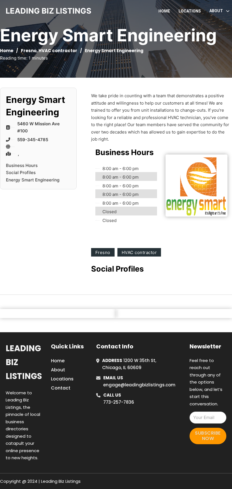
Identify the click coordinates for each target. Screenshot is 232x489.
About (58, 370)
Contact (60, 388)
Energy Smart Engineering (32, 180)
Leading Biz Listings (24, 362)
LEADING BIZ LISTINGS (48, 11)
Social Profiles (21, 172)
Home (164, 11)
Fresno (28, 51)
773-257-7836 (118, 402)
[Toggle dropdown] (228, 11)
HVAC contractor (57, 51)
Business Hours (22, 165)
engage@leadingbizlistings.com (139, 385)
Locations (190, 11)
